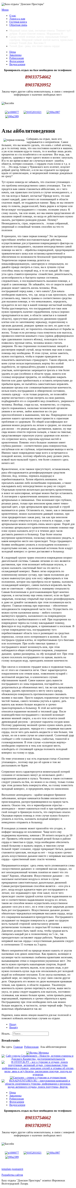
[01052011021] (33, 112)
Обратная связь (18, 24)
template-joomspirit (12, 1169)
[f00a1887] (53, 112)
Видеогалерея (17, 64)
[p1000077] (12, 112)
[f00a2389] (12, 116)
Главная (18, 1046)
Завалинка (15, 55)
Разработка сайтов (12, 1174)
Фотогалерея (16, 61)
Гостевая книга (18, 21)
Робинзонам (16, 58)
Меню (5, 9)
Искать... (7, 1033)
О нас (12, 15)
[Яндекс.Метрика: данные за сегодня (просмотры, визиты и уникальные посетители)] (37, 1052)
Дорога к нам (17, 18)
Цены (12, 51)
